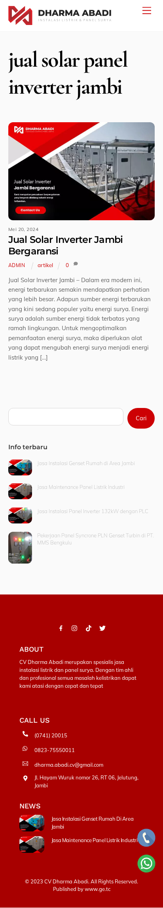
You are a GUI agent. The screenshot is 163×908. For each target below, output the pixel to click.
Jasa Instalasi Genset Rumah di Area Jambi (86, 463)
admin (16, 265)
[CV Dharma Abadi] (59, 21)
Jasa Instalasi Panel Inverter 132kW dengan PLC (92, 511)
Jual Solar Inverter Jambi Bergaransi (65, 245)
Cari (141, 418)
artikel (45, 265)
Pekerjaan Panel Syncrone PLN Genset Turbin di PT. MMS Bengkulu (95, 539)
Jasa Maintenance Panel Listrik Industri (81, 487)
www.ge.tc (97, 889)
